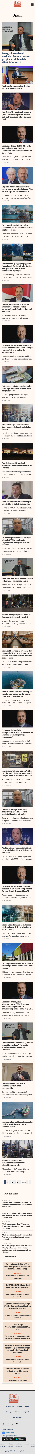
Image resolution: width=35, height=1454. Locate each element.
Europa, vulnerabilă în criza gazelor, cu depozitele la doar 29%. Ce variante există (17, 1124)
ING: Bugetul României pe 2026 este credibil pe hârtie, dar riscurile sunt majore (17, 965)
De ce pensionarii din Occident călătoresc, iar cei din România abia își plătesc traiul (17, 227)
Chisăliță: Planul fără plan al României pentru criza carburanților (13, 1085)
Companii (25, 1412)
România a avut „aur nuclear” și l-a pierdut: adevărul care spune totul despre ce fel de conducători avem (17, 773)
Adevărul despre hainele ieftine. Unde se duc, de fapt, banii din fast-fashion (17, 426)
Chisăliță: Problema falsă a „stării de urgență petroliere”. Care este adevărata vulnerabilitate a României (17, 1046)
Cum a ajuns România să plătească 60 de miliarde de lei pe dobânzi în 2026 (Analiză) (16, 927)
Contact (26, 1444)
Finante (19, 1406)
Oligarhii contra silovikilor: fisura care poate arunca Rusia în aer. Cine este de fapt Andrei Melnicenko (17, 189)
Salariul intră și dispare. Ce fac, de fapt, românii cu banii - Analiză (16, 615)
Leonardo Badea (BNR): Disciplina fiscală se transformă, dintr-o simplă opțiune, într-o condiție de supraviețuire (17, 348)
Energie (9, 1412)
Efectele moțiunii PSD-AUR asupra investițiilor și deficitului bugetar (16, 502)
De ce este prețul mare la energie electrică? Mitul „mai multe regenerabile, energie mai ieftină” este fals (16, 541)
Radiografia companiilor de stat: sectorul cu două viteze (16, 87)
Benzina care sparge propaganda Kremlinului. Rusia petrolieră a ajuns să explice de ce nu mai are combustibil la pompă (17, 267)
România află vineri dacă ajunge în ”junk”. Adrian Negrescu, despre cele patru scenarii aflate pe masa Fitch (16, 115)
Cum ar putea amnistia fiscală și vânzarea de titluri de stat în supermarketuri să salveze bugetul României (17, 308)
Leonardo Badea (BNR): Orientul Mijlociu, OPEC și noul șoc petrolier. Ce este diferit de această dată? (17, 888)
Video (27, 1406)
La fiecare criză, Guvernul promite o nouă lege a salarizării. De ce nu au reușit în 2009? (17, 388)
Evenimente (17, 1417)
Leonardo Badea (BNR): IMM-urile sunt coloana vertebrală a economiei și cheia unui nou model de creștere (17, 149)
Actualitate (10, 1406)
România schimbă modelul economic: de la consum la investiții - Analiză (17, 465)
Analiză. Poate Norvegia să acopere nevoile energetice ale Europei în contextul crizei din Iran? (17, 693)
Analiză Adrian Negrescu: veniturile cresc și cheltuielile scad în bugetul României (17, 850)
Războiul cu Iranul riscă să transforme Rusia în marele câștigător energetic (13, 1162)
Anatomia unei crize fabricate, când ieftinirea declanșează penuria (17, 579)
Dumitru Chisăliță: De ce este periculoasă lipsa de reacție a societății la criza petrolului (14, 811)
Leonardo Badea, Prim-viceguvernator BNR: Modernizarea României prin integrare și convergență (17, 733)
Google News (10, 1432)
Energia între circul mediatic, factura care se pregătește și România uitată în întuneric (16, 58)
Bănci (17, 1412)
